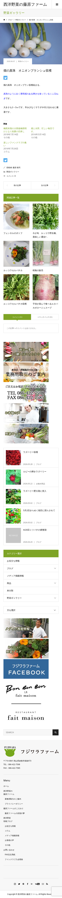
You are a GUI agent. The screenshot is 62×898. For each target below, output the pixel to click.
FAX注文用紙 (10, 854)
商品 (9, 583)
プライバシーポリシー (14, 803)
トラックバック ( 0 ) (44, 317)
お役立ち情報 (13, 560)
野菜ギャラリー (23, 61)
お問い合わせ (8, 850)
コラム (7, 830)
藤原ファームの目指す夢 (15, 813)
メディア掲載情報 (15, 575)
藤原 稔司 (16, 167)
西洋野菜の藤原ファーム (25, 4)
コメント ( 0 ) (17, 317)
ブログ (10, 568)
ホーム (6, 786)
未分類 (10, 590)
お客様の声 (9, 840)
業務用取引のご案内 (13, 799)
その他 (7, 845)
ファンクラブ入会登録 (14, 859)
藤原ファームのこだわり (13, 808)
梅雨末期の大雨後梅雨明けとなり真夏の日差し (15, 130)
